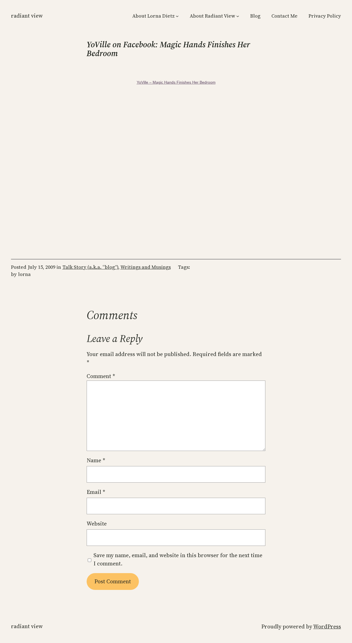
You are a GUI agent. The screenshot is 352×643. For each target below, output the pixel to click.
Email (96, 492)
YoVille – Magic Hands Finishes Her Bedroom (176, 82)
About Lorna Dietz (153, 16)
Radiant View (27, 16)
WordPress (327, 626)
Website (97, 523)
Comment (101, 376)
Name (96, 460)
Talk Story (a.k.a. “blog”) (90, 267)
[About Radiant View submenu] (237, 16)
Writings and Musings (145, 267)
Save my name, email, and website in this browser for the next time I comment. (178, 559)
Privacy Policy (325, 16)
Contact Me (284, 16)
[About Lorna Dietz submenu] (177, 16)
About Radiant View (212, 16)
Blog (255, 16)
